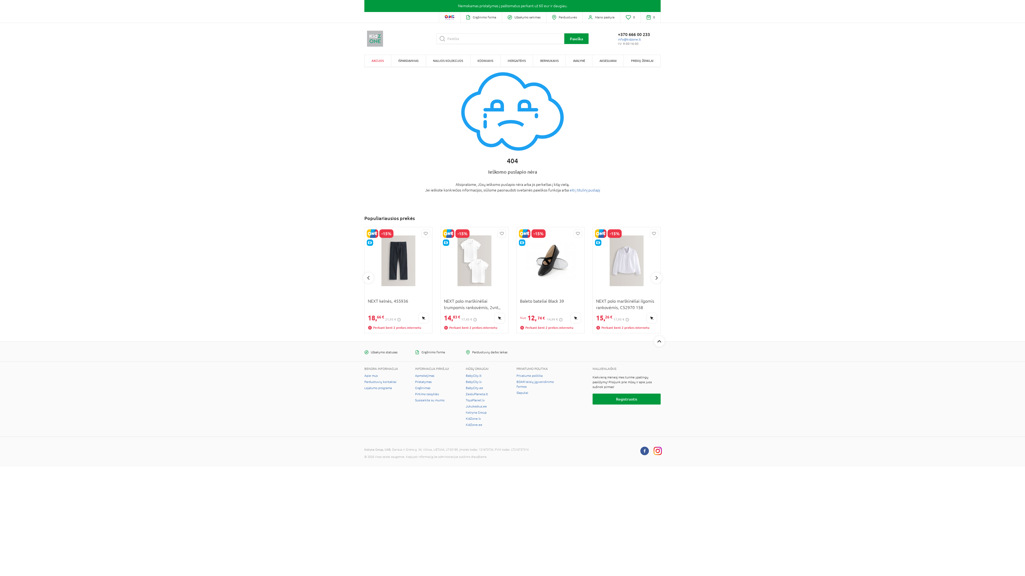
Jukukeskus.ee (476, 406)
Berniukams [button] (549, 60)
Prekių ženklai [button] (642, 60)
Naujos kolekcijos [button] (448, 60)
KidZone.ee (474, 425)
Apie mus (371, 376)
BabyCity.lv (474, 382)
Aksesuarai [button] (608, 60)
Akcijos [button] (378, 60)
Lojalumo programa (378, 388)
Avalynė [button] (579, 60)
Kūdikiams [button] (485, 60)
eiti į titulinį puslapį (585, 190)
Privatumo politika (530, 376)
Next (656, 278)
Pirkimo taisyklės (427, 394)
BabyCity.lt (474, 376)
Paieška (576, 39)
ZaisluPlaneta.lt (477, 394)
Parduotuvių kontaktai (380, 382)
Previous (368, 278)
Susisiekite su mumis (429, 400)
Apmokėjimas (424, 376)
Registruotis (626, 399)
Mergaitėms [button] (517, 60)
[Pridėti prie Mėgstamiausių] (426, 234)
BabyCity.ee (474, 388)
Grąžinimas (422, 388)
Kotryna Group (476, 412)
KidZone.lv (473, 419)
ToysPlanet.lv (475, 400)
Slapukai (522, 393)
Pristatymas (423, 382)
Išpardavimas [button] (408, 60)
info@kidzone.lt (629, 39)
